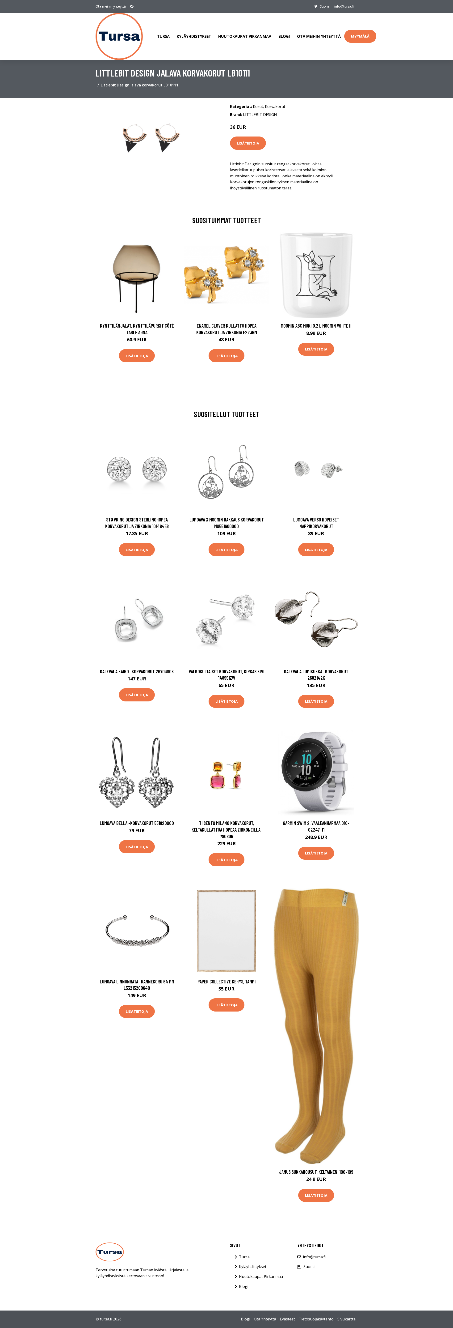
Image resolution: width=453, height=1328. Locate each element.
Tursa (163, 36)
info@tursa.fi (344, 6)
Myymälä (360, 36)
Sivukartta (346, 1319)
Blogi (284, 36)
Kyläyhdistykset (194, 36)
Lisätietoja (248, 143)
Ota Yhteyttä (265, 1319)
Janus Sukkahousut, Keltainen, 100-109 (316, 1172)
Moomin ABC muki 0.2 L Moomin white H (316, 326)
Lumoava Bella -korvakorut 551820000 (137, 823)
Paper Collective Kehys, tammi (226, 981)
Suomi (325, 6)
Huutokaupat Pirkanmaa (244, 36)
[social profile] (131, 6)
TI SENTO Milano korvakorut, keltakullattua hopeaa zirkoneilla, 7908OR (226, 829)
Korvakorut (275, 106)
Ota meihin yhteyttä (319, 36)
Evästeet (287, 1319)
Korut (258, 106)
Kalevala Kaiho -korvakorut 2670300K (137, 671)
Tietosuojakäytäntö (316, 1319)
